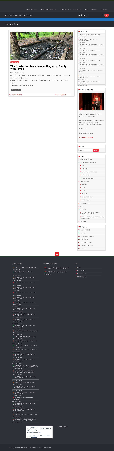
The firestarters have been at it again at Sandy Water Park (38, 67)
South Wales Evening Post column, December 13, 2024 (24, 404)
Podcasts (93, 9)
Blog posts (85, 169)
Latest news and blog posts (48, 9)
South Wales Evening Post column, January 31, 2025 (24, 355)
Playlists (84, 193)
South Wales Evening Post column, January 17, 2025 (24, 377)
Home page (104, 9)
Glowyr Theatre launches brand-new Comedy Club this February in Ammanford (25, 366)
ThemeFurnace (47, 447)
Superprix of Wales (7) (87, 245)
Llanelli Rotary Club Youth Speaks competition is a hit (24, 387)
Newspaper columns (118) (88, 236)
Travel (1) (83, 248)
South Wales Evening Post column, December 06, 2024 (24, 410)
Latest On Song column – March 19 (90, 60)
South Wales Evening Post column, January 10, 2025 (24, 393)
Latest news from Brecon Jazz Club (25, 336)
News (83, 165)
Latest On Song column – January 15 (25, 382)
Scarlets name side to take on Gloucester (23, 398)
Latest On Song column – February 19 (26, 341)
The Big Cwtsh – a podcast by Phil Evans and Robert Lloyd (92, 217)
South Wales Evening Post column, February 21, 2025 (89, 82)
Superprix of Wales (88, 178)
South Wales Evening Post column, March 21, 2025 (91, 55)
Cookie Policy (34, 437)
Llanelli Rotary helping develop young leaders (25, 331)
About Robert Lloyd (31, 9)
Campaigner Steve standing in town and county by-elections (56, 273)
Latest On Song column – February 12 (26, 345)
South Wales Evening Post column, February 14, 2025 (24, 320)
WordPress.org (81, 276)
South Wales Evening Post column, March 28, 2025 (91, 45)
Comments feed (81, 273)
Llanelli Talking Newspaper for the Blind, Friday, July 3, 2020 (91, 213)
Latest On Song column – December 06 (26, 414)
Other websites (86, 200)
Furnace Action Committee (89, 172)
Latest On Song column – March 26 (90, 50)
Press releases (86, 175)
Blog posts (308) (85, 230)
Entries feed (81, 270)
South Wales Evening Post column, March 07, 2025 (91, 71)
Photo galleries (77, 9)
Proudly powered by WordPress (18, 447)
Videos (86, 9)
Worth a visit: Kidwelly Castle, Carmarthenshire (87, 40)
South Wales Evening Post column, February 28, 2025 (89, 76)
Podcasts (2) (84, 239)
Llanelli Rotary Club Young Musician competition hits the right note (24, 420)
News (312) (83, 233)
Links (83, 190)
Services (84, 184)
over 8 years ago (61, 94)
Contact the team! (87, 197)
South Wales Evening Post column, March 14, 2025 (91, 65)
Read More (15, 89)
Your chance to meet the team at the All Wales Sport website (57, 268)
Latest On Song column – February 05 (26, 349)
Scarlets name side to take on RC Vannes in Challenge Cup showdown (23, 371)
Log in (79, 267)
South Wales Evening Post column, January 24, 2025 (24, 360)
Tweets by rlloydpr (62, 426)
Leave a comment (17, 94)
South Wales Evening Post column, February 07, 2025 (24, 326)
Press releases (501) (86, 242)
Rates (83, 187)
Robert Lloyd (20, 72)
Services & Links (64, 9)
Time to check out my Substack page (90, 35)
